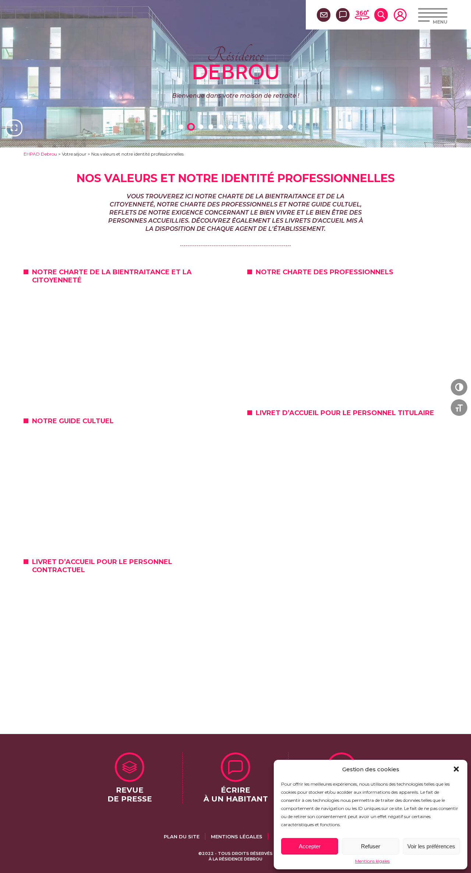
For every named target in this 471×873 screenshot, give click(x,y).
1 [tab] (182, 127)
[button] (456, 769)
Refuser (370, 846)
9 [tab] (261, 127)
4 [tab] (212, 127)
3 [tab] (202, 127)
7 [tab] (242, 127)
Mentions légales (372, 861)
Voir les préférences (431, 846)
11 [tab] (281, 127)
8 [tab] (251, 127)
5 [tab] (222, 127)
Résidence (236, 62)
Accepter (310, 846)
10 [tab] (271, 127)
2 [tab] (192, 127)
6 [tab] (232, 127)
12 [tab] (291, 127)
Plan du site (181, 836)
